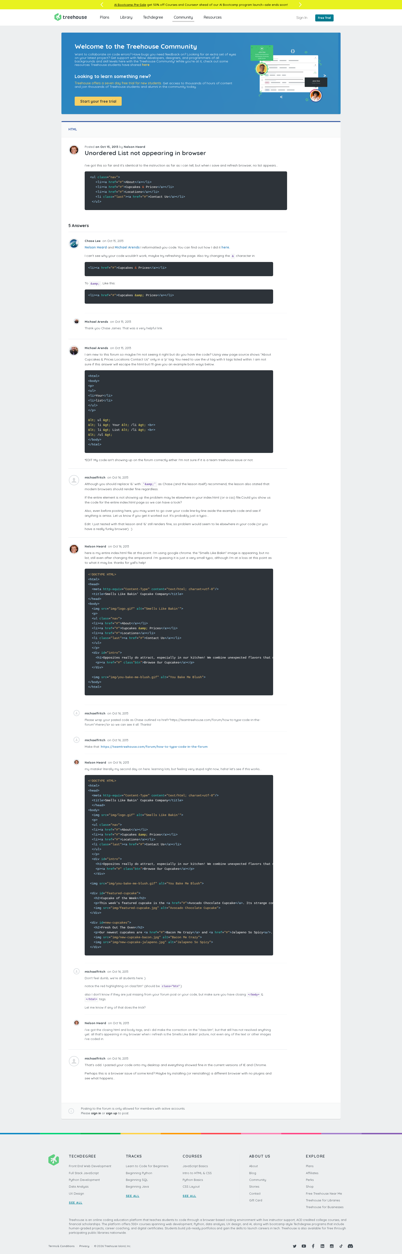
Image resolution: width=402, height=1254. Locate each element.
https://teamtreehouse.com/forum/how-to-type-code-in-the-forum (154, 746)
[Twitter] (294, 1246)
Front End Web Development (90, 1166)
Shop (310, 1186)
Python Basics (193, 1180)
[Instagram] (331, 1246)
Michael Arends (127, 247)
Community (183, 17)
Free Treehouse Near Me (324, 1193)
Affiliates (312, 1173)
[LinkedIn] (322, 1246)
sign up (111, 1113)
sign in (96, 1113)
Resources (213, 17)
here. (225, 247)
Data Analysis (78, 1186)
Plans (104, 17)
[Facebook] (313, 1246)
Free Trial (324, 18)
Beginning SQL (137, 1180)
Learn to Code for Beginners (147, 1166)
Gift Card (255, 1200)
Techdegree (153, 17)
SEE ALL (76, 1202)
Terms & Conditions (61, 1246)
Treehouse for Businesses (324, 1207)
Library (126, 17)
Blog (252, 1173)
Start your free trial (98, 101)
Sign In (301, 17)
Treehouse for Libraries (323, 1200)
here (146, 65)
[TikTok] (341, 1246)
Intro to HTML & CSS (197, 1173)
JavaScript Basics (195, 1166)
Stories (254, 1186)
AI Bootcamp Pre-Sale (130, 5)
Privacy (84, 1246)
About (253, 1166)
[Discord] (350, 1246)
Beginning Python (139, 1173)
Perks (310, 1180)
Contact (255, 1193)
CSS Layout (191, 1186)
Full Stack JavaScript (84, 1173)
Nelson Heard (96, 247)
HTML (72, 129)
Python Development (84, 1180)
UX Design (76, 1193)
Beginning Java (137, 1186)
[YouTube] (304, 1246)
